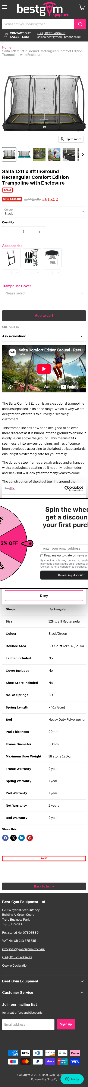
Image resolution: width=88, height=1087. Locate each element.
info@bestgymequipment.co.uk (23, 949)
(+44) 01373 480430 (51, 33)
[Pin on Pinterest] (29, 838)
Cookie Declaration (15, 965)
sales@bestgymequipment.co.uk (59, 36)
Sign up (66, 1024)
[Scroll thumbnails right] (82, 155)
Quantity (8, 222)
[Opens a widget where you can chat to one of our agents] (72, 1079)
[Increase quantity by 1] (39, 231)
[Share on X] (13, 838)
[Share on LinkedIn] (21, 838)
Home (6, 47)
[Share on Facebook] (5, 838)
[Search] (80, 24)
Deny (44, 595)
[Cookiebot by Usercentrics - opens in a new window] (64, 488)
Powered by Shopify (44, 1079)
